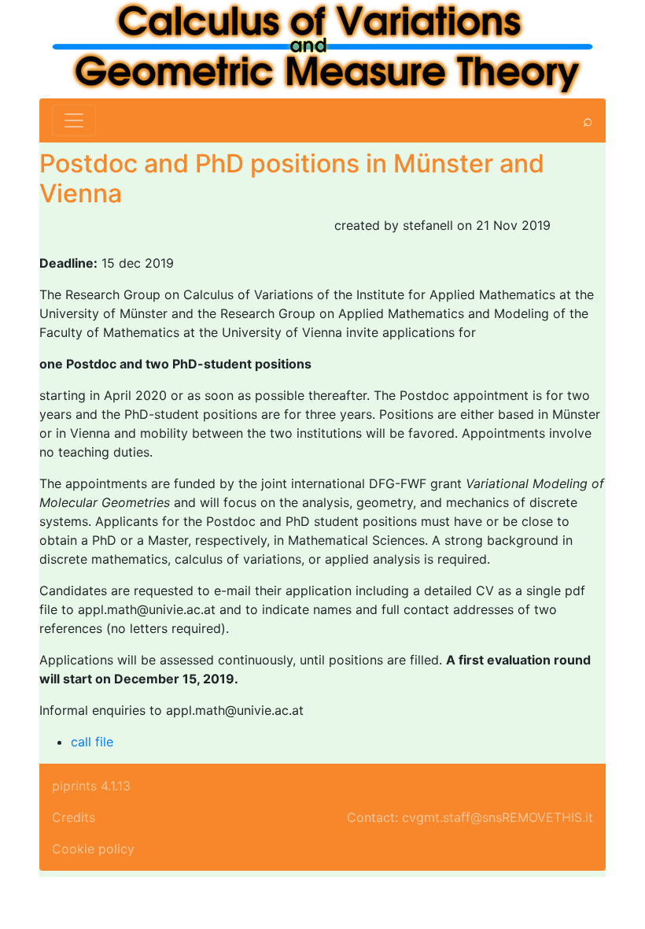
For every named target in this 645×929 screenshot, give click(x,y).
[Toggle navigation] (74, 120)
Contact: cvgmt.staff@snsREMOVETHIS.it (470, 817)
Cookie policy (93, 849)
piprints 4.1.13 (91, 786)
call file (92, 741)
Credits (73, 817)
